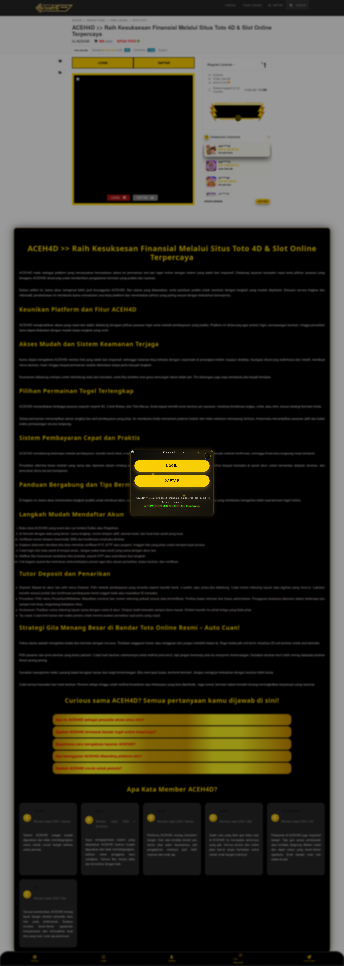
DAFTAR (172, 480)
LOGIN (172, 465)
